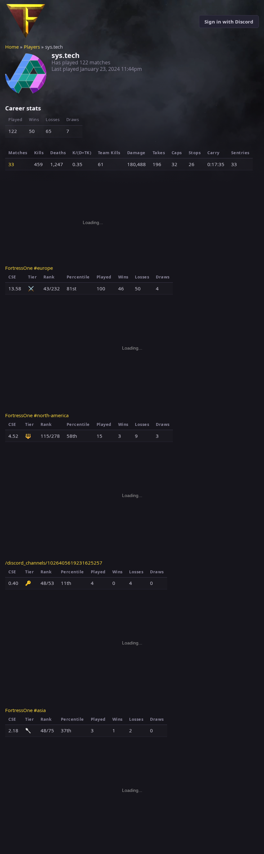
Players (32, 46)
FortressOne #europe (29, 268)
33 (11, 164)
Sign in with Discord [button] (228, 21)
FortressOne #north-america (37, 415)
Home (12, 46)
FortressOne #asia (25, 710)
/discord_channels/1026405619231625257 (53, 562)
